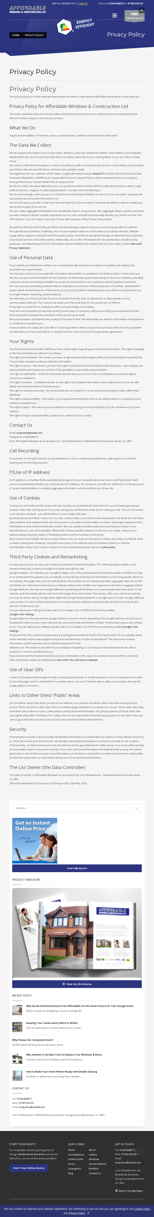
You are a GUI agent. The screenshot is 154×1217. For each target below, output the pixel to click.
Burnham (39, 1154)
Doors (71, 1163)
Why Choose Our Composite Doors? (33, 1040)
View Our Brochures (78, 984)
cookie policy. (108, 547)
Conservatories (97, 1163)
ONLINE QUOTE (134, 16)
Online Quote (75, 1159)
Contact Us (95, 1173)
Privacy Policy (77, 1213)
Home (71, 1150)
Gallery (93, 1154)
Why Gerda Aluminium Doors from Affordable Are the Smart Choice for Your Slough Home (79, 1006)
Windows (94, 1159)
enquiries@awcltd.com (29, 432)
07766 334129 (135, 3)
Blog (70, 1173)
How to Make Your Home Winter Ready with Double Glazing (61, 1071)
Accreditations (76, 1154)
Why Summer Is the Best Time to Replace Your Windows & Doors (64, 1054)
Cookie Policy (142, 1209)
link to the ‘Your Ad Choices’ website (77, 660)
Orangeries (74, 1168)
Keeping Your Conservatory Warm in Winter (52, 1023)
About (92, 1150)
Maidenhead (25, 1154)
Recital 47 (98, 173)
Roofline (93, 1168)
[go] (137, 808)
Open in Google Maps (130, 1190)
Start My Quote (77, 868)
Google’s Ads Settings (21, 614)
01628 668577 (116, 3)
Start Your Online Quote (28, 1168)
